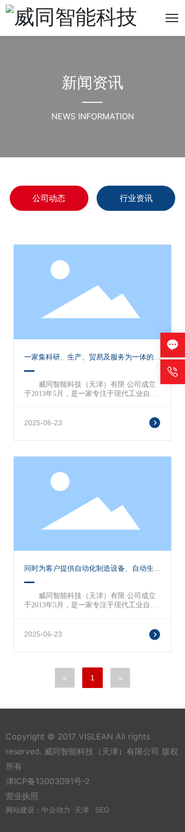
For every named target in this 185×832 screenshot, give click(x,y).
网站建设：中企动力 (38, 809)
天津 (82, 809)
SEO (102, 809)
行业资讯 (136, 198)
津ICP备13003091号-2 (48, 781)
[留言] (172, 345)
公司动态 (48, 198)
